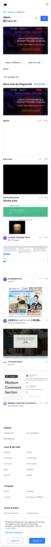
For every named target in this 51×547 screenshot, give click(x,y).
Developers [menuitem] (32, 464)
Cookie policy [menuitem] (33, 513)
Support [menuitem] (7, 452)
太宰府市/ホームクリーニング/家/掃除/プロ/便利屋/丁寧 (26, 320)
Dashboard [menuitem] (8, 433)
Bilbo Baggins (14, 240)
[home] (5, 5)
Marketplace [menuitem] (9, 439)
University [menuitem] (8, 458)
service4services (11, 197)
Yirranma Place (15, 362)
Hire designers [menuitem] (33, 433)
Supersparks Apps (16, 406)
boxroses (7, 159)
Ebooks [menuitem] (7, 475)
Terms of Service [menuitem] (11, 513)
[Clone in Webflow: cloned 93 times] (44, 18)
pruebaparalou (15, 279)
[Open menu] (47, 4)
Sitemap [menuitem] (30, 491)
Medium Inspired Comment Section (23, 403)
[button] (35, 18)
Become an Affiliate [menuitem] (35, 497)
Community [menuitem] (32, 458)
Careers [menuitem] (7, 497)
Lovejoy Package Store (19, 237)
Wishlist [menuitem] (30, 469)
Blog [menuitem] (6, 469)
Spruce (11, 364)
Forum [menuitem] (29, 452)
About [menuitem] (6, 491)
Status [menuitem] (29, 475)
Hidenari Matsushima (17, 323)
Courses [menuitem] (7, 464)
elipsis (6, 121)
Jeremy (11, 281)
